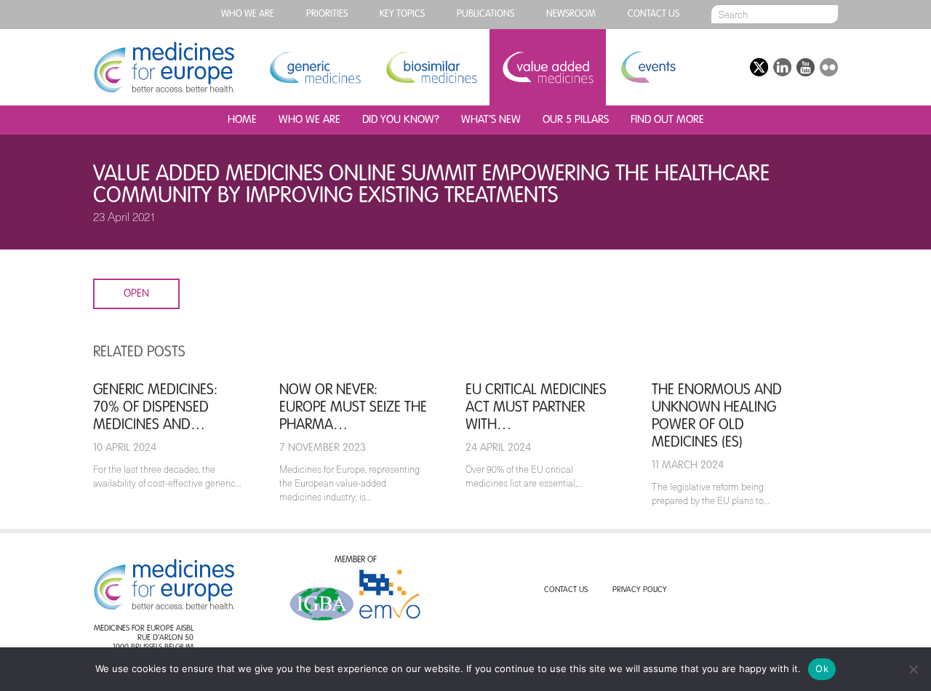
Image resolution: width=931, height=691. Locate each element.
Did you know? (400, 119)
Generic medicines (315, 67)
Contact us (653, 14)
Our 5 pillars (576, 119)
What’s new (491, 119)
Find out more (667, 119)
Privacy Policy (639, 590)
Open (136, 293)
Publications (485, 14)
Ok (821, 668)
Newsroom (571, 14)
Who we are (247, 14)
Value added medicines (548, 67)
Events (648, 67)
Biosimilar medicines (431, 67)
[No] (913, 669)
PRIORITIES (327, 14)
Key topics (402, 14)
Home (242, 119)
